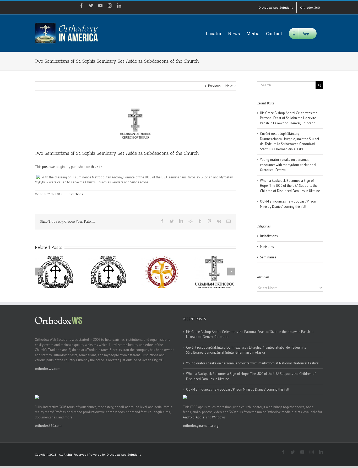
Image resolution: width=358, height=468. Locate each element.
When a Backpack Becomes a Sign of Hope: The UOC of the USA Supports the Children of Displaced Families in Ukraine (290, 185)
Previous (214, 86)
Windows (219, 417)
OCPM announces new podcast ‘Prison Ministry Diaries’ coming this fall (237, 389)
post (45, 166)
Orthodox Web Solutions (123, 454)
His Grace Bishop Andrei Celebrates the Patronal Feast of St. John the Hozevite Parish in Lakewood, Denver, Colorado (288, 118)
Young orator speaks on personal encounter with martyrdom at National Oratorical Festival (288, 164)
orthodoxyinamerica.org (201, 425)
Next (228, 86)
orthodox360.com (48, 425)
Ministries (267, 246)
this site (96, 166)
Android (188, 417)
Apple (200, 417)
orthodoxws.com (47, 368)
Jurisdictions (74, 194)
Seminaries (268, 257)
